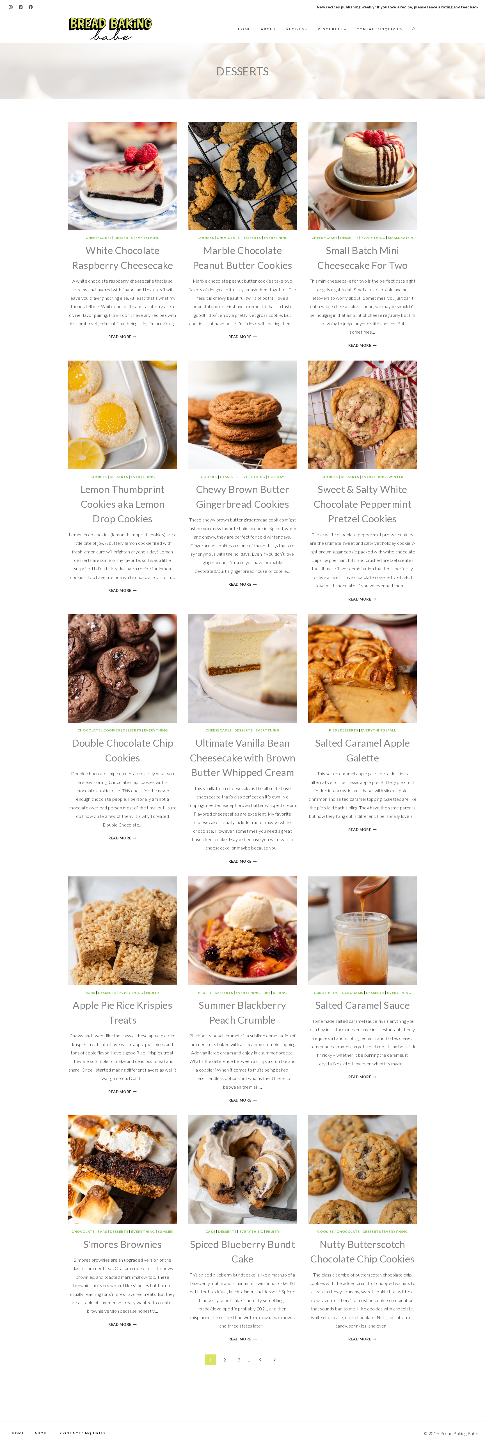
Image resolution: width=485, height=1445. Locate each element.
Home (244, 29)
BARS (90, 993)
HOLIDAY (276, 477)
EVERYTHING (147, 238)
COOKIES (205, 238)
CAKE (210, 1231)
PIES (333, 730)
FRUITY (153, 993)
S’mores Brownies (122, 1244)
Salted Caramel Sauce (362, 1005)
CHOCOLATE (228, 238)
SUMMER (166, 1231)
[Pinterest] (21, 7)
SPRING (280, 993)
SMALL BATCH (400, 238)
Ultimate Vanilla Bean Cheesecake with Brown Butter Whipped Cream (243, 757)
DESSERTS (124, 238)
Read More (122, 336)
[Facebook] (31, 7)
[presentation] (122, 176)
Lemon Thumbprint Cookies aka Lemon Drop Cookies (123, 503)
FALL (392, 730)
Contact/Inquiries (379, 29)
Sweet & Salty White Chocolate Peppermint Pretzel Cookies (362, 503)
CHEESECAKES (99, 238)
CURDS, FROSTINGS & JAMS (338, 993)
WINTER (396, 477)
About (268, 29)
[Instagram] (11, 7)
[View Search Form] (413, 29)
